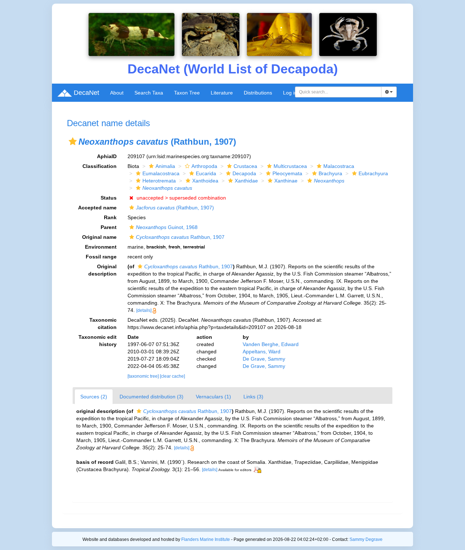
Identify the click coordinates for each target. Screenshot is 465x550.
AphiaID (107, 156)
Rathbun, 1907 (180, 237)
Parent (109, 227)
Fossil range (101, 257)
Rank (110, 217)
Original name (99, 237)
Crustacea (245, 166)
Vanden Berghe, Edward (271, 344)
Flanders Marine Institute (205, 539)
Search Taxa (148, 93)
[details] (143, 310)
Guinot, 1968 (167, 227)
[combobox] (338, 92)
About (117, 93)
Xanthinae (286, 181)
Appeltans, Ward (261, 351)
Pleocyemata (287, 173)
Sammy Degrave (366, 539)
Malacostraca (338, 166)
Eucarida (206, 173)
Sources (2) (93, 397)
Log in (290, 93)
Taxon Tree (187, 93)
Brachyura (330, 173)
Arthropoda (204, 166)
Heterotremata (159, 181)
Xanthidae (246, 181)
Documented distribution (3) (151, 397)
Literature (222, 93)
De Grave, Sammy (264, 359)
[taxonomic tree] (144, 376)
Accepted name (97, 207)
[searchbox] (338, 92)
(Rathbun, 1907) (175, 207)
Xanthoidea (205, 181)
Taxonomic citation (103, 323)
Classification (99, 166)
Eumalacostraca (160, 173)
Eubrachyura (373, 173)
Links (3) (253, 397)
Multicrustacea (290, 166)
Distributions (258, 93)
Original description (102, 270)
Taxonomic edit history (97, 340)
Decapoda (244, 173)
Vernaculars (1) (213, 397)
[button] (72, 141)
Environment (101, 247)
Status (109, 198)
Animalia (165, 166)
